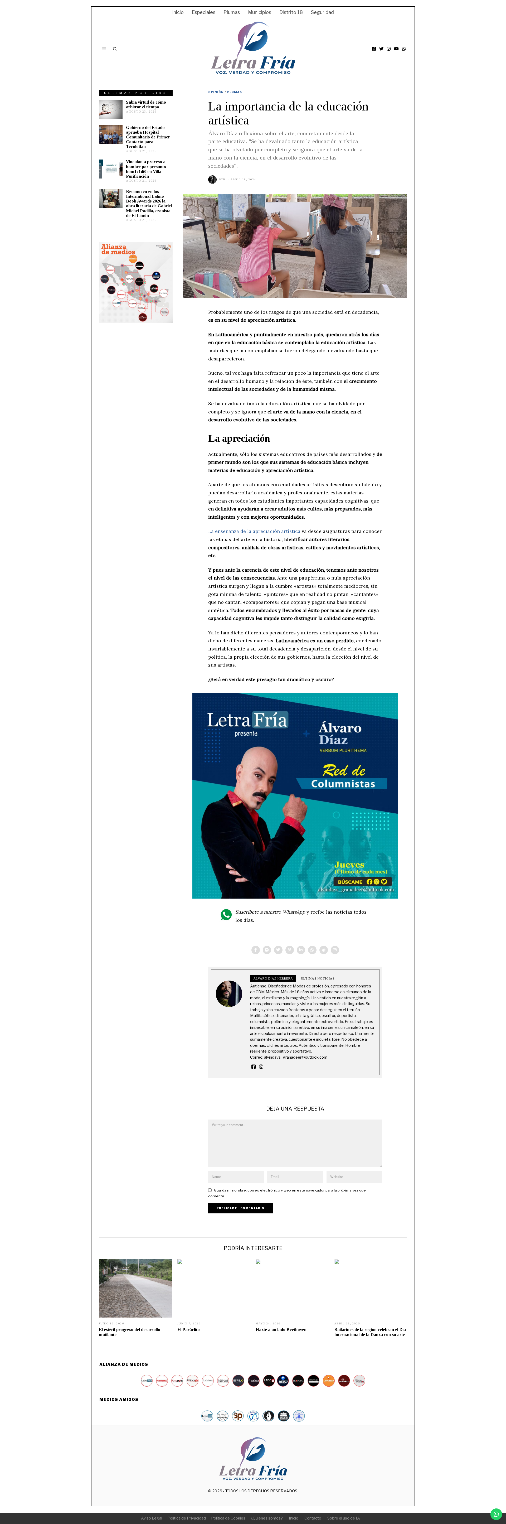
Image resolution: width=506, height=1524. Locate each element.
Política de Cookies (228, 1518)
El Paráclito (188, 1329)
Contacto (312, 1518)
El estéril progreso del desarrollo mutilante (129, 1332)
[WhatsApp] (404, 49)
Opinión (216, 92)
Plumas (231, 12)
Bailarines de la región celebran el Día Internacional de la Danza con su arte (370, 1332)
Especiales (203, 12)
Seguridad (322, 12)
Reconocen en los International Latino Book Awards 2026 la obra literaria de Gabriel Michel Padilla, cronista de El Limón (149, 203)
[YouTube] (396, 49)
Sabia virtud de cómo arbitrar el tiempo (146, 104)
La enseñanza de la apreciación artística (254, 531)
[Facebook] (374, 49)
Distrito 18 (291, 12)
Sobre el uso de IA (343, 1518)
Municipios (259, 12)
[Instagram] (389, 49)
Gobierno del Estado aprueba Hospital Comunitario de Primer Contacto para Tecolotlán (148, 137)
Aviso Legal (151, 1518)
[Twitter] (381, 49)
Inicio (178, 12)
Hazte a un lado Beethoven (281, 1329)
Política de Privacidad (186, 1518)
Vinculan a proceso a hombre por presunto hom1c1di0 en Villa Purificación (146, 169)
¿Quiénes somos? (267, 1518)
